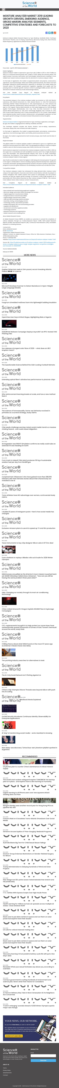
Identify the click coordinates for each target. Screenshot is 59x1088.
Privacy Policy (7, 1070)
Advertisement (7, 1072)
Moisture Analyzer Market (10, 122)
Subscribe (43, 1060)
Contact (5, 1075)
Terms (5, 1068)
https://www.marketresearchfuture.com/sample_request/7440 (21, 94)
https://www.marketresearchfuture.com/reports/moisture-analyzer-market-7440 (26, 184)
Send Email (9, 230)
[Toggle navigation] (3, 9)
